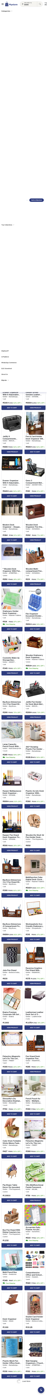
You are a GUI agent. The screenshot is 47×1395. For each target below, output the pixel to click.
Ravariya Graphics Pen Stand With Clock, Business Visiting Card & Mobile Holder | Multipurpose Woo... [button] (34, 969)
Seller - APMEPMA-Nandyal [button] (33, 1365)
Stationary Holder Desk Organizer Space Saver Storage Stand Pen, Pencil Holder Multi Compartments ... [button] (11, 612)
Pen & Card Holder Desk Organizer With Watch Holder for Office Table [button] (35, 437)
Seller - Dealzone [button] (9, 1274)
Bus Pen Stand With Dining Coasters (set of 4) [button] (12, 1231)
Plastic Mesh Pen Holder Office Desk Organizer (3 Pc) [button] (11, 1362)
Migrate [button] (4, 380)
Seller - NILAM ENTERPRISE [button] (31, 1189)
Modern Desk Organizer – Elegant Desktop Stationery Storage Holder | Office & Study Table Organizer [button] (12, 526)
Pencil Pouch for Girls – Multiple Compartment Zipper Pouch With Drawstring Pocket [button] (35, 1100)
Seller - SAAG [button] (8, 1321)
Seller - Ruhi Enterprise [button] (12, 748)
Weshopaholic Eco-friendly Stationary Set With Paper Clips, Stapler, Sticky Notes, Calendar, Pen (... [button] (34, 925)
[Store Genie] (41, 1390)
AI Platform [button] (5, 357)
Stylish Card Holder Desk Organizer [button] (34, 1318)
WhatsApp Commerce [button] (9, 363)
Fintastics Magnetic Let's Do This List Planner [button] (11, 1057)
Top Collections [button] (7, 225)
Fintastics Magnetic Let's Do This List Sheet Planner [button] (34, 1142)
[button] (2, 4)
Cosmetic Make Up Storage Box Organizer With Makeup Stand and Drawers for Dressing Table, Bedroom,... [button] (12, 659)
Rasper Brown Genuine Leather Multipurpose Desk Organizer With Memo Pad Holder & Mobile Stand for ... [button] (34, 393)
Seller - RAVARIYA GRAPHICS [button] (33, 972)
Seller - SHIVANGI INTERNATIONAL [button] (33, 529)
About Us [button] (4, 374)
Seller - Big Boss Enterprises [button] (9, 706)
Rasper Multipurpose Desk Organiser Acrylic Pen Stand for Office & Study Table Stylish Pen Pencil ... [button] (12, 792)
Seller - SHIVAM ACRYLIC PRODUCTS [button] (34, 397)
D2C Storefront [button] (6, 368)
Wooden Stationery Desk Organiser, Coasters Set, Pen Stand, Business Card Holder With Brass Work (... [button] (34, 656)
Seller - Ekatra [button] (8, 1017)
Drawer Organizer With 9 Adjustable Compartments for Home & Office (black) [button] (11, 393)
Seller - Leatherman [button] (33, 1017)
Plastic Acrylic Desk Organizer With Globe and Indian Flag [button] (35, 792)
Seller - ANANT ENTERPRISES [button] (9, 662)
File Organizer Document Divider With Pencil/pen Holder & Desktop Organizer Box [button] (34, 615)
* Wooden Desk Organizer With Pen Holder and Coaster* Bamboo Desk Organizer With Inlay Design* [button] (12, 570)
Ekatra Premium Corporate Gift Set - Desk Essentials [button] (11, 1013)
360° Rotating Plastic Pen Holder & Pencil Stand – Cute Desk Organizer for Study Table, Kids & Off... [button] (35, 748)
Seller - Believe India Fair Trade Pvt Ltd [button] (11, 972)
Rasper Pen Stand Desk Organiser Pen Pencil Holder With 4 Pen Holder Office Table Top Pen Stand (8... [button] (12, 836)
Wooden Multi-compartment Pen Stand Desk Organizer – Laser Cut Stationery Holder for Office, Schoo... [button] (34, 570)
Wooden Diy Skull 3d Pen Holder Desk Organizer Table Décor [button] (35, 836)
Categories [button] (6, 11)
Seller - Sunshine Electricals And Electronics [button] (32, 1232)
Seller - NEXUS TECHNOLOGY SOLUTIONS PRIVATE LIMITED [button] (11, 441)
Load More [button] (26, 1381)
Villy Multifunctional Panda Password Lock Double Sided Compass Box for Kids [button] (34, 1186)
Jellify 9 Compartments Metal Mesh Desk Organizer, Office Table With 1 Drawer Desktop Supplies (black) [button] (11, 437)
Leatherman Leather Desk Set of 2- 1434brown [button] (34, 1013)
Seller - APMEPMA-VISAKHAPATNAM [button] (10, 573)
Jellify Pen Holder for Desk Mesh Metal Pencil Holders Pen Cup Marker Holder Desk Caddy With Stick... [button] (35, 703)
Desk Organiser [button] (10, 1319)
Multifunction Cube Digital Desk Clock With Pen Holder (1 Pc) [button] (34, 878)
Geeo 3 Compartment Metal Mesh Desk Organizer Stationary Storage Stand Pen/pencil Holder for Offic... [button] (35, 482)
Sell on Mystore (36, 200)
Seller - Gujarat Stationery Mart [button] (32, 1277)
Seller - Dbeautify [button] (9, 1103)
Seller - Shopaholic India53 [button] (33, 928)
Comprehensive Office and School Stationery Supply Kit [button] (34, 1274)
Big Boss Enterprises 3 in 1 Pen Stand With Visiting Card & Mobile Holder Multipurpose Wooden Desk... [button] (12, 703)
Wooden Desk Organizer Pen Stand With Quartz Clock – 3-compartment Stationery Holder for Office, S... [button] (35, 526)
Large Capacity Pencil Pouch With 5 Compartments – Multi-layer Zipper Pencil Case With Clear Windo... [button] (11, 745)
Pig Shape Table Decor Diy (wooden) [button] (11, 1186)
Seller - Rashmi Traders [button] (12, 615)
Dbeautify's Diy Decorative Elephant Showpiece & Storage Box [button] (12, 1100)
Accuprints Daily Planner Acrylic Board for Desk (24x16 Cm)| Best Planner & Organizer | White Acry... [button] (35, 1228)
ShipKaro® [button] (5, 351)
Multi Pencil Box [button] (10, 1272)
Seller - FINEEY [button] (8, 1061)
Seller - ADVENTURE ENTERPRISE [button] (34, 485)
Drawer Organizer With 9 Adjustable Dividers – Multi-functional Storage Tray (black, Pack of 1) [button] (12, 482)
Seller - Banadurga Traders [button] (10, 397)
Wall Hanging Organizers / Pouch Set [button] (34, 1362)
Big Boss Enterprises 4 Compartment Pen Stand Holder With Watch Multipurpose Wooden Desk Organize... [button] (12, 925)
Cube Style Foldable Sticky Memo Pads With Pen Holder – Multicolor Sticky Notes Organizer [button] (12, 1142)
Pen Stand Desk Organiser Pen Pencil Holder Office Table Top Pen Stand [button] (35, 1057)
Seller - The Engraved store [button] (34, 839)
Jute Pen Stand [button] (9, 970)
